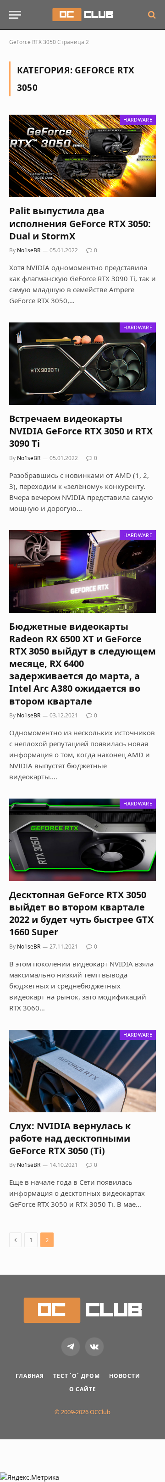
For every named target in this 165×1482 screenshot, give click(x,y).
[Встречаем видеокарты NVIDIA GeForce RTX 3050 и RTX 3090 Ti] (82, 363)
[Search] (151, 15)
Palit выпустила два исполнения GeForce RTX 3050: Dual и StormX (80, 223)
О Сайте (82, 1389)
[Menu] (15, 15)
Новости (124, 1376)
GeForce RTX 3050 (32, 42)
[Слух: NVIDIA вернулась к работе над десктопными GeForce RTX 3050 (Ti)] (82, 1071)
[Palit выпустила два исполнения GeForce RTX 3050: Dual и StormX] (82, 156)
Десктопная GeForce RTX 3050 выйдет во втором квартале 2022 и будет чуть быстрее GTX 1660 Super (81, 913)
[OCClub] (82, 15)
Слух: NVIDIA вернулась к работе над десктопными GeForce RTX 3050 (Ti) (70, 1138)
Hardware (137, 119)
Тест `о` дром (76, 1376)
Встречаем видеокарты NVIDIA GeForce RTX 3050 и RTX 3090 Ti (81, 431)
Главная (30, 1376)
